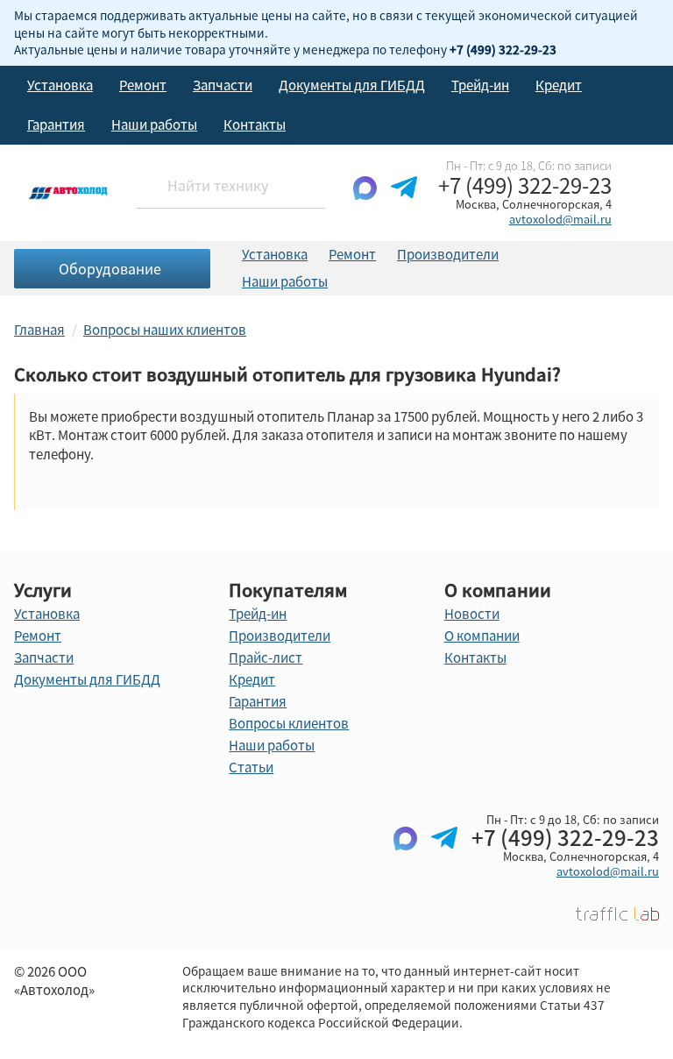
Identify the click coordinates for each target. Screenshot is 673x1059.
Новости (471, 613)
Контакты (254, 124)
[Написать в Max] (365, 201)
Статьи (251, 767)
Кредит (558, 85)
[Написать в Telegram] (404, 201)
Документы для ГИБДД (352, 85)
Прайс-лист (265, 657)
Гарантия (56, 124)
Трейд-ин (480, 85)
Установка (60, 85)
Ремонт (142, 85)
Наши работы (154, 124)
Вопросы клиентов (289, 723)
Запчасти (222, 85)
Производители (448, 254)
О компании (482, 635)
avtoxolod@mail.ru (560, 218)
